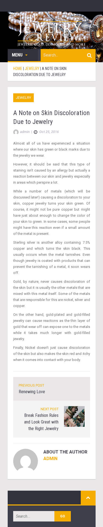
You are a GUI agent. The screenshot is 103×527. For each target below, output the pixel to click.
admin (50, 458)
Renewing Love (32, 391)
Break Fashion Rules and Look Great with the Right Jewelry (41, 422)
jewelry (23, 98)
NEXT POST (50, 409)
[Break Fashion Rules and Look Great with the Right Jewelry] (74, 416)
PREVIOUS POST (31, 385)
